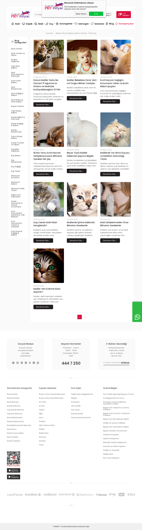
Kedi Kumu (11, 429)
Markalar (98, 23)
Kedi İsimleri (12, 394)
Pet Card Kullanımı (111, 458)
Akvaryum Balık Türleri (17, 189)
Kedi (16, 23)
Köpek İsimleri (13, 398)
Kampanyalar (125, 23)
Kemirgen (82, 23)
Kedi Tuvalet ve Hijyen (18, 54)
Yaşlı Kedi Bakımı (15, 67)
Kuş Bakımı (16, 155)
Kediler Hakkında (15, 60)
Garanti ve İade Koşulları (114, 446)
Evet (96, 14)
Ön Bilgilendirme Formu (113, 398)
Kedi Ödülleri (12, 437)
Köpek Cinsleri (17, 106)
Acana (42, 406)
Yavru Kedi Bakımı (16, 81)
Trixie (41, 444)
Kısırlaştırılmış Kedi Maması (19, 425)
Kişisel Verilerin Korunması (115, 430)
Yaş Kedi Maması (14, 413)
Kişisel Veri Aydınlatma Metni (116, 427)
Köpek (28, 23)
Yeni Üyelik (75, 406)
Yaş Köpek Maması (15, 409)
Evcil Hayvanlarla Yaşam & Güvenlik (16, 224)
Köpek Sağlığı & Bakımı (17, 124)
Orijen (41, 409)
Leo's (41, 417)
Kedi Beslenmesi (16, 88)
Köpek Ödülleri (13, 441)
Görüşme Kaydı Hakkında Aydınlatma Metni (114, 403)
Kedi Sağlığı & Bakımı (17, 94)
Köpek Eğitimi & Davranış (18, 118)
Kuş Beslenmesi (16, 161)
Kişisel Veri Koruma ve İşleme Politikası (116, 414)
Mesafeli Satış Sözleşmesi (114, 442)
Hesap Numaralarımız (81, 417)
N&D (41, 413)
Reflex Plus (43, 433)
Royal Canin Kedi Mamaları (51, 398)
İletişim (74, 398)
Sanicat (42, 437)
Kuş (50, 23)
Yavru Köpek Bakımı (16, 137)
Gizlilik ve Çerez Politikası (114, 423)
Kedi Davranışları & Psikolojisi (17, 74)
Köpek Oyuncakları (15, 433)
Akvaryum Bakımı (15, 183)
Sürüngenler (64, 23)
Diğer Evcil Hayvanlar (16, 196)
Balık (39, 23)
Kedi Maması (13, 402)
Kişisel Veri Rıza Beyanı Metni (116, 419)
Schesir (42, 441)
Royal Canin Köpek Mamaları (52, 394)
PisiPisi (42, 429)
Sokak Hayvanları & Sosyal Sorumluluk (16, 204)
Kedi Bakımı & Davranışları (17, 101)
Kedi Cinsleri (16, 49)
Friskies (42, 421)
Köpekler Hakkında (15, 150)
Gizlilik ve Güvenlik (111, 450)
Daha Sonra (81, 14)
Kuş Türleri (15, 171)
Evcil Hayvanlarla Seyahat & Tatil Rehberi (18, 214)
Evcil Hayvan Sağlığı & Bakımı (16, 233)
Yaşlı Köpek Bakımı (16, 112)
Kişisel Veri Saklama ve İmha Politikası (116, 408)
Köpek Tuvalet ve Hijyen (17, 143)
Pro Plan (42, 402)
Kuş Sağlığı (16, 166)
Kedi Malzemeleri (14, 417)
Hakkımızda (108, 454)
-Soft (55, 526)
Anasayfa (75, 402)
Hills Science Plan (47, 425)
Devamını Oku (42, 104)
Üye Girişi (75, 409)
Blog (110, 23)
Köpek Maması (13, 406)
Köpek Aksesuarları (15, 421)
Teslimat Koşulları (111, 434)
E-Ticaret (62, 526)
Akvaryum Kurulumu (15, 176)
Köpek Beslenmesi (16, 131)
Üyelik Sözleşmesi (111, 438)
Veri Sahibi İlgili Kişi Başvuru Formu (118, 394)
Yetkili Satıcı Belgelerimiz (82, 394)
